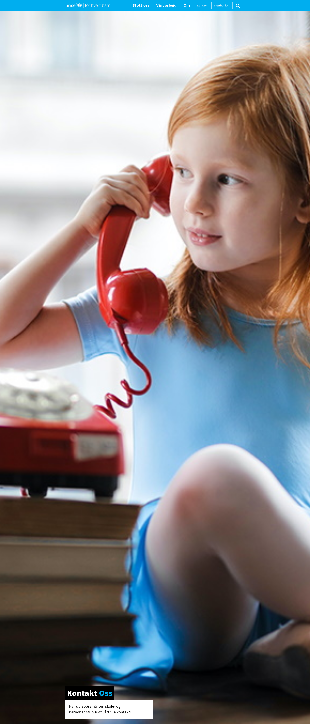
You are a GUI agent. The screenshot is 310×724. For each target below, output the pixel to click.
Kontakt (202, 5)
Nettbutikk (221, 5)
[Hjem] (87, 5)
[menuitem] (141, 5)
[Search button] (238, 5)
